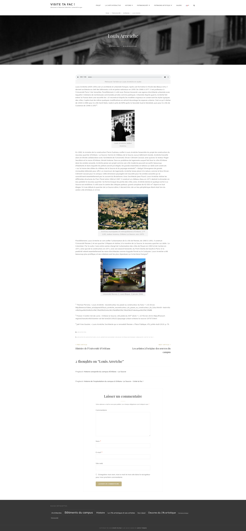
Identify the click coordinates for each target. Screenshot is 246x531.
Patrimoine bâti (142, 5)
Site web (99, 463)
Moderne (111, 337)
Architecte (81, 337)
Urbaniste (140, 337)
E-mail (99, 452)
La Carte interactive (113, 5)
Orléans (118, 337)
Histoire (128, 5)
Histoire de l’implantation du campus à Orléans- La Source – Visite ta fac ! (113, 381)
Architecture (91, 337)
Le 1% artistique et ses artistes (121, 513)
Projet (98, 5)
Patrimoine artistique (162, 5)
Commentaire (101, 410)
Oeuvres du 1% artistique (162, 512)
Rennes (132, 337)
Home (107, 13)
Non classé (141, 513)
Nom (98, 441)
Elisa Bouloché (131, 46)
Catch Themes (142, 528)
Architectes (126, 13)
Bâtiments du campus (79, 512)
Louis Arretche (102, 337)
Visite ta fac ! (62, 4)
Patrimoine (126, 337)
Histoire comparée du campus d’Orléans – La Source (105, 371)
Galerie (179, 5)
